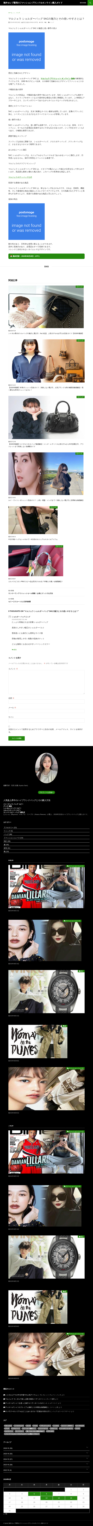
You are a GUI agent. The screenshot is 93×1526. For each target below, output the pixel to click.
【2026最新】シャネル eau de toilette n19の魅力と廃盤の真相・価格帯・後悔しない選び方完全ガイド (44, 966)
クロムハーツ (16, 1428)
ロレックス (8, 1425)
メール (12, 708)
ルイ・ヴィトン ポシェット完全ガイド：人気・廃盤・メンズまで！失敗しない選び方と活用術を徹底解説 (45, 500)
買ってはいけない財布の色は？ (35, 1431)
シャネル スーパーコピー (12, 808)
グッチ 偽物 (7, 806)
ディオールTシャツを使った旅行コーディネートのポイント (26, 1403)
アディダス (50, 1431)
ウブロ (78, 1428)
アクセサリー (10, 827)
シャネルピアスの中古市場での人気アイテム (21, 1395)
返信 (15, 649)
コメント (13, 669)
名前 (11, 698)
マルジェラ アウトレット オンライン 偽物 (58, 78)
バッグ (52, 22)
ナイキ (35, 1425)
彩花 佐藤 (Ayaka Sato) (30, 22)
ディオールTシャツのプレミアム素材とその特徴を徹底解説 (26, 1407)
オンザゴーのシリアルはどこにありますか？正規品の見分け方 (27, 1411)
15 (71, 1498)
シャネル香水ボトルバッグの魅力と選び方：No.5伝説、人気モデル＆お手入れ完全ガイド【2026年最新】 (46, 333)
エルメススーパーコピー (12, 810)
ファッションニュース (13, 838)
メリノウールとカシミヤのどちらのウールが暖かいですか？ (22, 1434)
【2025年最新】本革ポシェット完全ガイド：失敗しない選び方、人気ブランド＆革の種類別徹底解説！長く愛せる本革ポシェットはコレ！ (45, 389)
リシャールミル (43, 1428)
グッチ (7, 1428)
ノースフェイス (19, 1425)
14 (59, 1498)
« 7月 (5, 1514)
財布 (6, 848)
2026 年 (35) (7, 1448)
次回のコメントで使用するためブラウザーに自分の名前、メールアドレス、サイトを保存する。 (45, 730)
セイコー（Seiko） (67, 1425)
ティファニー (19, 1431)
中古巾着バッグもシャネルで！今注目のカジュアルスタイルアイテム (33, 539)
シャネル (56, 1425)
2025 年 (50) (7, 1454)
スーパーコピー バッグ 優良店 (14, 812)
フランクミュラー (45, 1425)
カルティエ (54, 1428)
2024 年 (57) (7, 1459)
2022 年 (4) (7, 1470)
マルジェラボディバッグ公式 (20, 177)
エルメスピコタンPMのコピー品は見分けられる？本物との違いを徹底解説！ (35, 581)
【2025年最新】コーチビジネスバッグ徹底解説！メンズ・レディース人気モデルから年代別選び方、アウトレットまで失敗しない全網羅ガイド (45, 445)
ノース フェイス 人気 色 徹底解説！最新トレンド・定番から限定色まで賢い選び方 (37, 1063)
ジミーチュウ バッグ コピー (13, 804)
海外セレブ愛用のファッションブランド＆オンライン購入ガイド (33, 3)
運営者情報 (83, 2)
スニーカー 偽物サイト (29, 1428)
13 (46, 1498)
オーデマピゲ (80, 1425)
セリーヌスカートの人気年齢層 (19, 600)
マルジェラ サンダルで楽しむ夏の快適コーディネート (24, 1399)
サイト (11, 717)
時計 (6, 841)
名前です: (6, 785)
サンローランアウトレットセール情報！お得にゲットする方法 (30, 592)
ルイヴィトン (9, 1431)
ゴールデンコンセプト (66, 1428)
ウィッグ (8, 831)
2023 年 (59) (7, 1465)
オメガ (28, 1425)
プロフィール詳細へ (46, 792)
